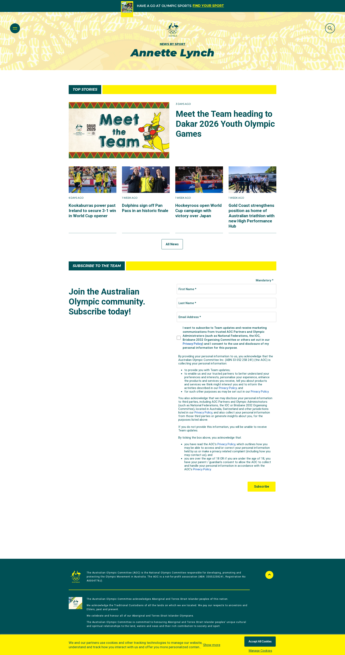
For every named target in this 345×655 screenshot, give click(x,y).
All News (172, 244)
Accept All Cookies (260, 641)
